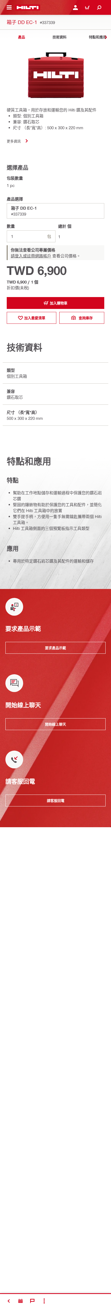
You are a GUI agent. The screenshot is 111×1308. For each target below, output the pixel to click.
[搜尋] (99, 7)
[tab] (21, 37)
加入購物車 (58, 303)
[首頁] (27, 8)
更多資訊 (14, 141)
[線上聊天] (32, 1301)
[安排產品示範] (20, 1301)
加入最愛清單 (34, 318)
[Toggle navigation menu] (9, 7)
